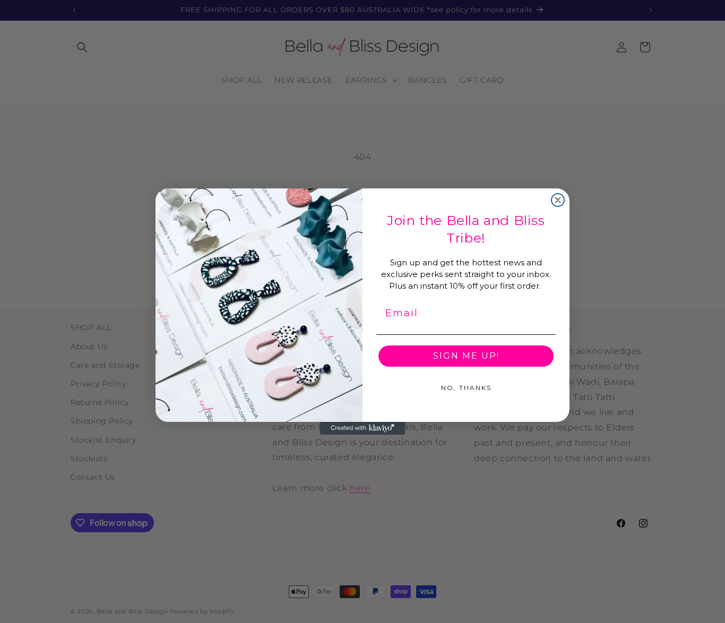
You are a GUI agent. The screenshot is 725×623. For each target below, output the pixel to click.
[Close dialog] (557, 200)
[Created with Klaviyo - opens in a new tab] (362, 428)
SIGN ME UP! (466, 356)
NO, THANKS (466, 388)
